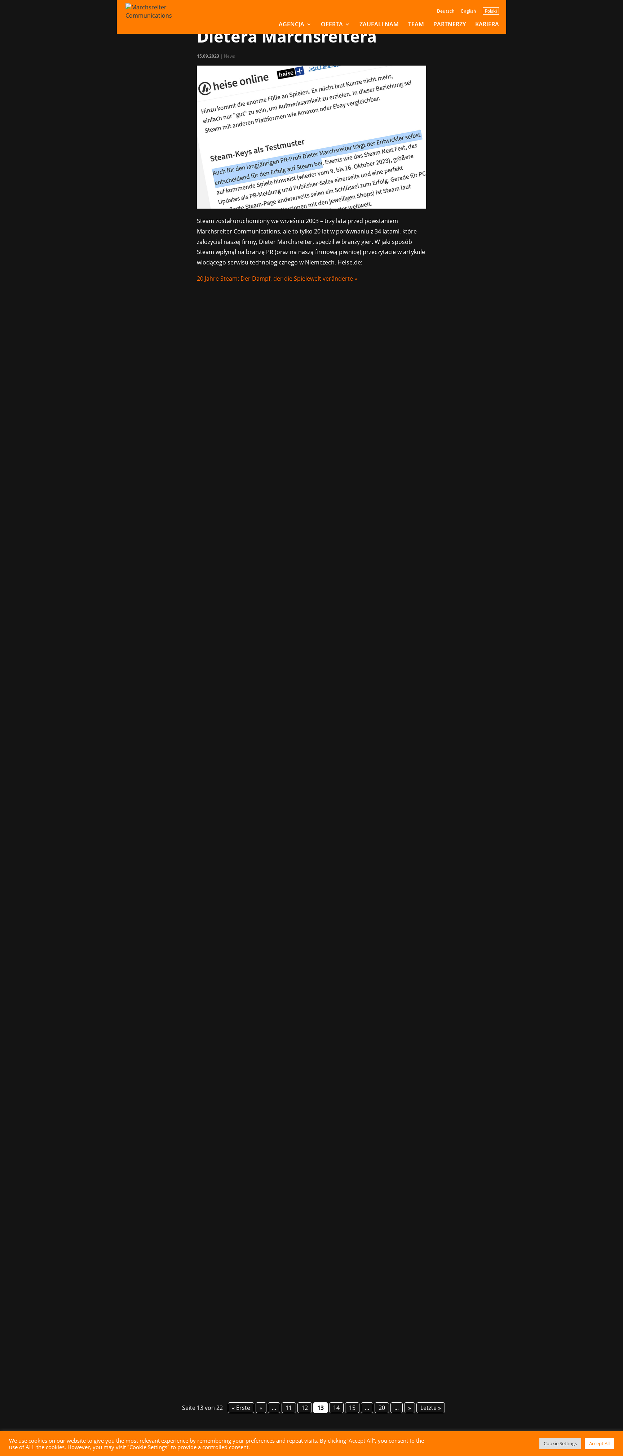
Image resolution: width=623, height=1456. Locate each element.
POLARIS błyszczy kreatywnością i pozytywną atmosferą (246, 592)
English (468, 11)
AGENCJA (291, 25)
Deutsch (446, 11)
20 (382, 1408)
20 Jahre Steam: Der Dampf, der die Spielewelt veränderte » (277, 278)
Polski (491, 11)
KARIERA (487, 25)
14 (336, 1408)
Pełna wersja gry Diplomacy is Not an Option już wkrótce (247, 951)
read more (139, 658)
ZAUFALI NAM (379, 25)
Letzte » (430, 1408)
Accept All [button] (599, 1443)
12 (304, 1408)
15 (352, 1408)
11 (289, 1408)
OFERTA (332, 25)
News (229, 56)
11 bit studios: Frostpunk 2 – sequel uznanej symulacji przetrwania (268, 1300)
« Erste (241, 1408)
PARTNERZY (449, 25)
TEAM (416, 25)
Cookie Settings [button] (560, 1443)
